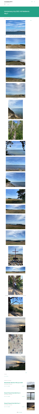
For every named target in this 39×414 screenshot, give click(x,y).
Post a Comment (6, 376)
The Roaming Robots (8, 1)
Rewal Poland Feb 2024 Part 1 (12, 403)
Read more (23, 396)
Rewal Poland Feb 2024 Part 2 (12, 393)
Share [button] (31, 20)
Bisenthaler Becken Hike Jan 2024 (13, 382)
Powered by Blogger (20, 412)
